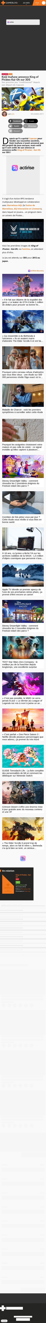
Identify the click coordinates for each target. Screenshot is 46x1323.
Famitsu (26, 249)
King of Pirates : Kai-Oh (29, 150)
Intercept (27, 891)
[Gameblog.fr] (9, 2)
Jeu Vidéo (26, 3)
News (10, 74)
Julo (12, 114)
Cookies (4, 1321)
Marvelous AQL (14, 205)
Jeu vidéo (5, 74)
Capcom (33, 138)
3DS (17, 879)
